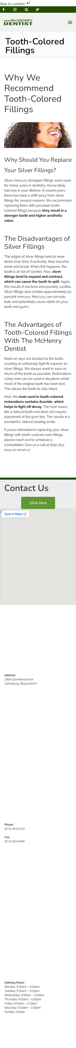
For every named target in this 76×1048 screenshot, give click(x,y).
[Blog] (37, 9)
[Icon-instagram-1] (14, 9)
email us (23, 450)
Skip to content (13, 4)
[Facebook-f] (3, 9)
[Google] (26, 9)
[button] (69, 22)
